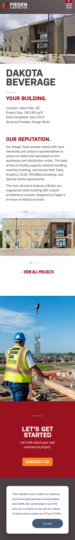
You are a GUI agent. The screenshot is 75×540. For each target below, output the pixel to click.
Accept (47, 523)
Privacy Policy (52, 513)
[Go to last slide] (5, 236)
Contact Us (37, 462)
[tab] (30, 263)
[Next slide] (69, 236)
